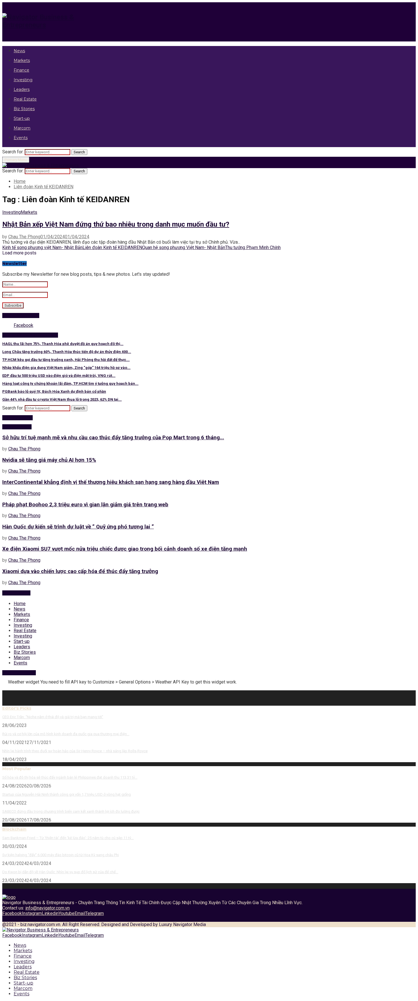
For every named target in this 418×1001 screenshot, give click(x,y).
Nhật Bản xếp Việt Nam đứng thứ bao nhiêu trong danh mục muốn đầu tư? (115, 224)
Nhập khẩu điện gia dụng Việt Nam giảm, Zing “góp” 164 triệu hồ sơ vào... (66, 367)
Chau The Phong (24, 236)
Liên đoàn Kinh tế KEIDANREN (112, 247)
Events (21, 137)
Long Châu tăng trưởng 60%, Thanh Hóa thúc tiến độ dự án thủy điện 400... (66, 352)
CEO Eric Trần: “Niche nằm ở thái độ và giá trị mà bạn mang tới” (52, 717)
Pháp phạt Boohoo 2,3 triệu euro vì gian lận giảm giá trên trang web (85, 504)
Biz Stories (24, 108)
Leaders (22, 89)
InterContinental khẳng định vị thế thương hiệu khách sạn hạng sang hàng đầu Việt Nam (110, 482)
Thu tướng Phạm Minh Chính (253, 247)
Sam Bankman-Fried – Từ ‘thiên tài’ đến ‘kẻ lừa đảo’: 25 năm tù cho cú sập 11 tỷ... (68, 838)
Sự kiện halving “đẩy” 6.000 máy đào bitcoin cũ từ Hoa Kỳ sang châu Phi (60, 855)
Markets (22, 60)
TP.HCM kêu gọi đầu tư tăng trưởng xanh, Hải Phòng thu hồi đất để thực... (66, 360)
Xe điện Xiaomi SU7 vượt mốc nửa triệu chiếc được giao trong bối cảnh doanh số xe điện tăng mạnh (124, 549)
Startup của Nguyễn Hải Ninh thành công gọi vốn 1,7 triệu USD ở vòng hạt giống (66, 794)
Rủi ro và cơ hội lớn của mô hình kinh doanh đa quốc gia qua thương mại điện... (65, 734)
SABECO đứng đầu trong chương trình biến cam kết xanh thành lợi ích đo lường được (71, 811)
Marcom (22, 128)
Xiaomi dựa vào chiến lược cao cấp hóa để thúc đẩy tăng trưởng (80, 571)
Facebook (23, 325)
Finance (21, 70)
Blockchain (14, 829)
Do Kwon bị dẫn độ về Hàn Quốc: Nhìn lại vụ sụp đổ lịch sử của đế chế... (60, 872)
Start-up (22, 118)
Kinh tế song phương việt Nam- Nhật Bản (42, 247)
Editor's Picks (16, 708)
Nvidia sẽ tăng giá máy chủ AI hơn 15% (49, 460)
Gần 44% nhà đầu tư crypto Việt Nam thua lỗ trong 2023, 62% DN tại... (62, 399)
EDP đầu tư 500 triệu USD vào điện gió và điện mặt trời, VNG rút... (58, 375)
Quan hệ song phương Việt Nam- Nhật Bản (183, 247)
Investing (23, 79)
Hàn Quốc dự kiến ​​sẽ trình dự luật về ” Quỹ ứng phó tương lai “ (78, 527)
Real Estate (25, 99)
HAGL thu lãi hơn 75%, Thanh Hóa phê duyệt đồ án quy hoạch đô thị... (62, 344)
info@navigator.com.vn (47, 908)
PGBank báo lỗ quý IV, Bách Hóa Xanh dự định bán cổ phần (54, 391)
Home (20, 603)
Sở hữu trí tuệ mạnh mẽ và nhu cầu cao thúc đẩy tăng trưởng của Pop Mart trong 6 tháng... (113, 437)
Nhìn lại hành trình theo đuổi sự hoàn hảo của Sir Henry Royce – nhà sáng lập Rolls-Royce (75, 751)
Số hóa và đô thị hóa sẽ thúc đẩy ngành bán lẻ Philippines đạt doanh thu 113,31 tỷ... (69, 777)
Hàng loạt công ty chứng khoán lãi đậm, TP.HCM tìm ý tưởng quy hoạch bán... (70, 383)
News (19, 50)
